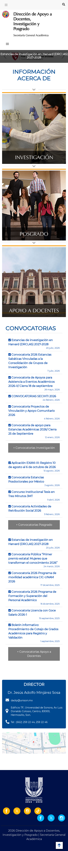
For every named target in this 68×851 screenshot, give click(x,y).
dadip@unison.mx (22, 700)
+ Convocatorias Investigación (34, 447)
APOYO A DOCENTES (34, 310)
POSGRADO (34, 234)
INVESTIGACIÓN (34, 157)
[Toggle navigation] (6, 4)
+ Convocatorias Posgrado (34, 524)
